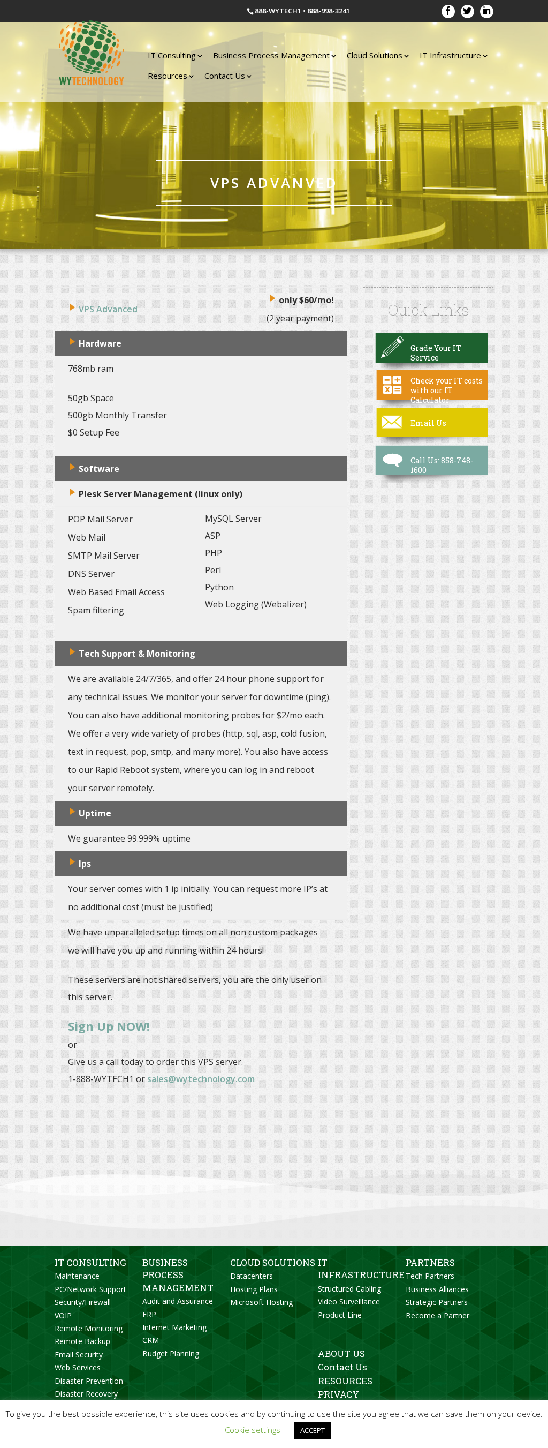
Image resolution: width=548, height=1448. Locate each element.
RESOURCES (345, 1381)
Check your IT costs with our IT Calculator (446, 390)
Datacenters (251, 1276)
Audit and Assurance (177, 1301)
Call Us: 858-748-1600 (441, 465)
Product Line (340, 1315)
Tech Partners (430, 1276)
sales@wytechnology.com (201, 1079)
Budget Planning (170, 1353)
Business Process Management (271, 55)
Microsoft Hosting (261, 1302)
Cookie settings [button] (252, 1429)
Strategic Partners (437, 1302)
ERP (149, 1314)
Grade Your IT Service (435, 353)
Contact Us (224, 75)
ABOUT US (341, 1353)
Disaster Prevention (89, 1381)
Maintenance (77, 1276)
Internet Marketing (174, 1327)
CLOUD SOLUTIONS (272, 1262)
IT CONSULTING (90, 1262)
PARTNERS (430, 1262)
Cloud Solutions (374, 55)
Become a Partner (437, 1315)
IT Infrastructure (450, 55)
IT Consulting (172, 55)
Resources (167, 75)
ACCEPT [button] (312, 1430)
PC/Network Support (90, 1289)
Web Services (78, 1367)
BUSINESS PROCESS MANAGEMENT (178, 1275)
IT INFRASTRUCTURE (361, 1268)
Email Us (428, 423)
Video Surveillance (349, 1301)
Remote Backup (82, 1341)
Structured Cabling (349, 1289)
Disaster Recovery (86, 1394)
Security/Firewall (83, 1302)
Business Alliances (437, 1289)
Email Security (79, 1354)
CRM (150, 1340)
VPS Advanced (108, 309)
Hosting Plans (254, 1289)
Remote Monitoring (89, 1328)
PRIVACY (338, 1394)
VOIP (63, 1315)
